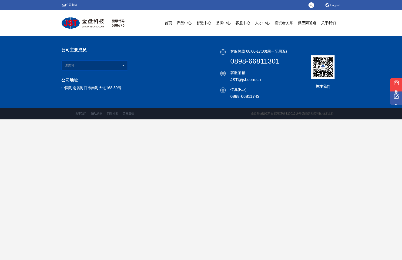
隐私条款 (96, 113)
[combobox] (86, 65)
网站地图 (112, 113)
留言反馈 (128, 113)
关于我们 (81, 113)
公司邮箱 (71, 5)
